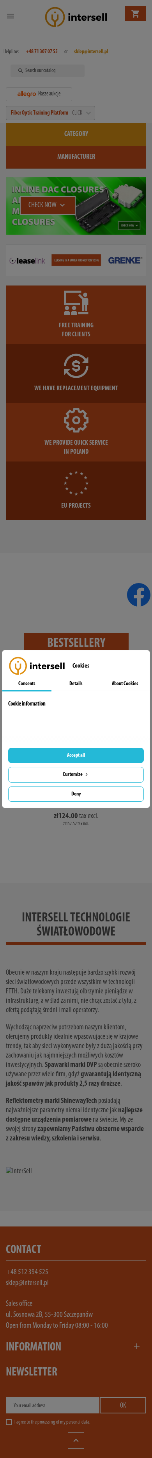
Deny (76, 794)
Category (76, 134)
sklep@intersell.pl (27, 1283)
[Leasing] (76, 260)
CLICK (81, 113)
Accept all (76, 755)
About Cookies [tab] (125, 684)
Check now (47, 205)
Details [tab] (76, 684)
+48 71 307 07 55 (42, 52)
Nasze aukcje (49, 94)
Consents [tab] (26, 684)
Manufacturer (76, 157)
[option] (76, 206)
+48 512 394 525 (27, 1272)
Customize (73, 774)
